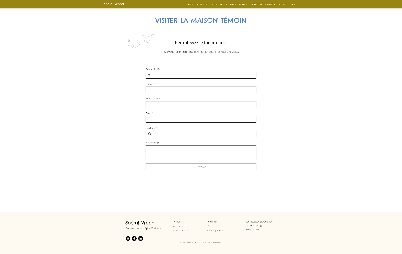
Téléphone (151, 128)
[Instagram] (128, 238)
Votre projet (179, 226)
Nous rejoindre (215, 230)
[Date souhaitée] (149, 75)
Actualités (212, 221)
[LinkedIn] (140, 238)
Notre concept (180, 230)
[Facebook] (134, 238)
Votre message (152, 142)
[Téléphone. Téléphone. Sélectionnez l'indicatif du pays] (151, 134)
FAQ (209, 226)
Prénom (150, 83)
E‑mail (149, 113)
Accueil (176, 221)
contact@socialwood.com (259, 221)
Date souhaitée (154, 69)
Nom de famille (153, 98)
